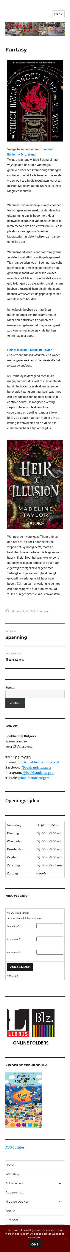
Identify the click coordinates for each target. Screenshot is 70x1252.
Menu (58, 13)
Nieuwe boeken (17, 1201)
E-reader (11, 1220)
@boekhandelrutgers (38, 773)
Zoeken (10, 687)
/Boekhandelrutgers (36, 767)
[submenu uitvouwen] (60, 1183)
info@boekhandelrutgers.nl (38, 762)
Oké (35, 1244)
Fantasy (43, 610)
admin (15, 610)
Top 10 (10, 1210)
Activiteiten (14, 1183)
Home (10, 1165)
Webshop (12, 1174)
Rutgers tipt (14, 1192)
